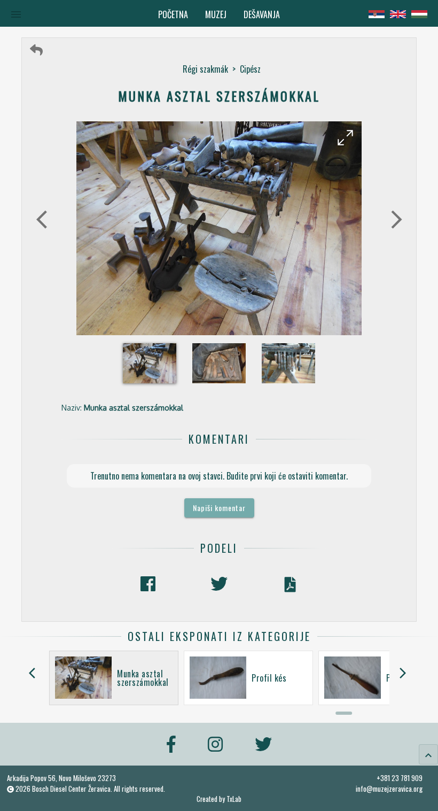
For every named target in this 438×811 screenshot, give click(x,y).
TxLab (233, 799)
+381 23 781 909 (400, 778)
